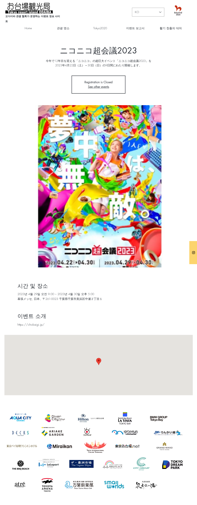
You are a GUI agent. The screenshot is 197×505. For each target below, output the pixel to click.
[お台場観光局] (193, 253)
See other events (98, 87)
